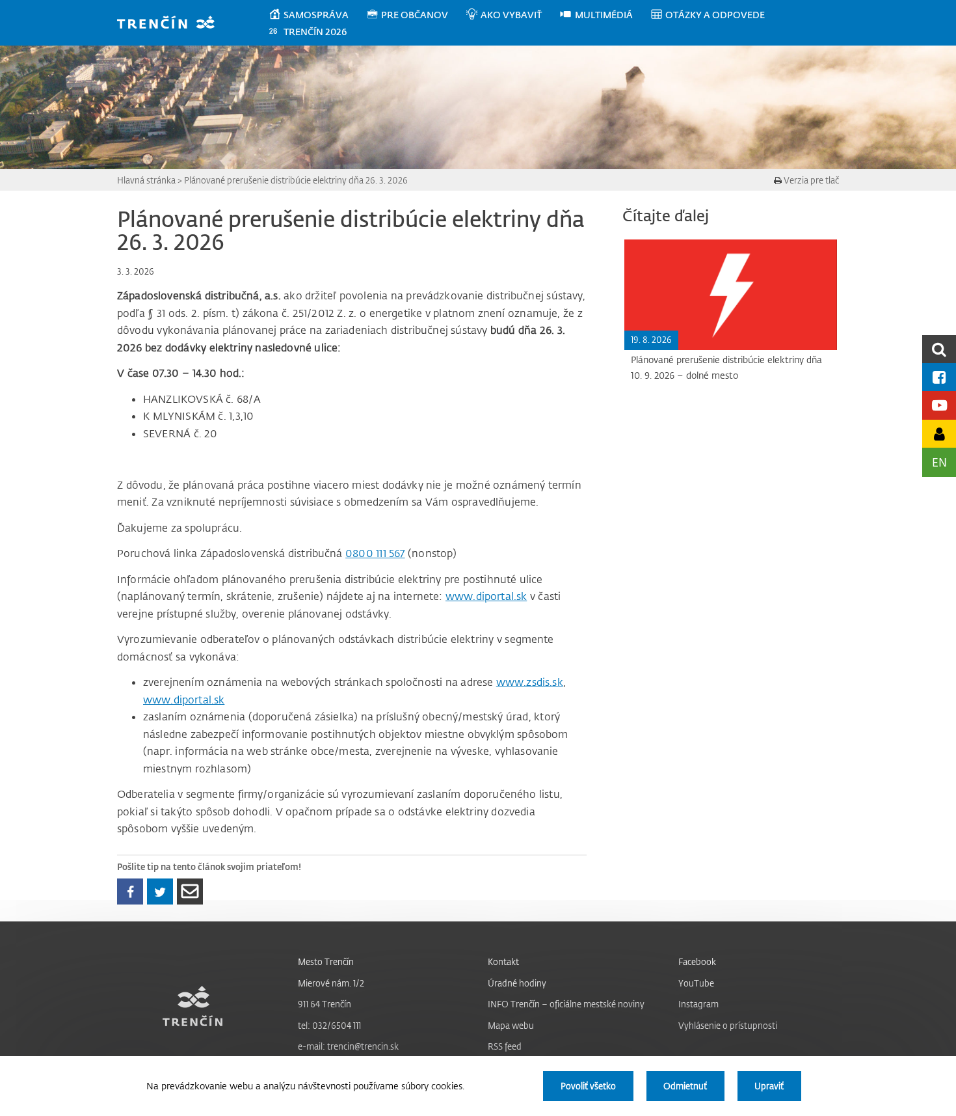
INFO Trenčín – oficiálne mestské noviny (566, 1003)
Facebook (697, 961)
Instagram (698, 1003)
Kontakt (503, 961)
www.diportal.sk (486, 596)
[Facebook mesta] (939, 377)
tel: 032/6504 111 (329, 1025)
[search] (939, 349)
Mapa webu (511, 1025)
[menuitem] (317, 14)
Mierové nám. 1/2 (331, 982)
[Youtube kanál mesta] (939, 405)
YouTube (696, 982)
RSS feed (505, 1046)
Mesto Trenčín (326, 961)
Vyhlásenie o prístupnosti (727, 1025)
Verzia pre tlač (810, 179)
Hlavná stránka (146, 179)
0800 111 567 (375, 553)
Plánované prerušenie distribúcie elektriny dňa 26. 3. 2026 (296, 179)
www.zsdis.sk (529, 681)
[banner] (172, 24)
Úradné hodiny (517, 982)
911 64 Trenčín (324, 1003)
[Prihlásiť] (939, 434)
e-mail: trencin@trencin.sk (348, 1046)
